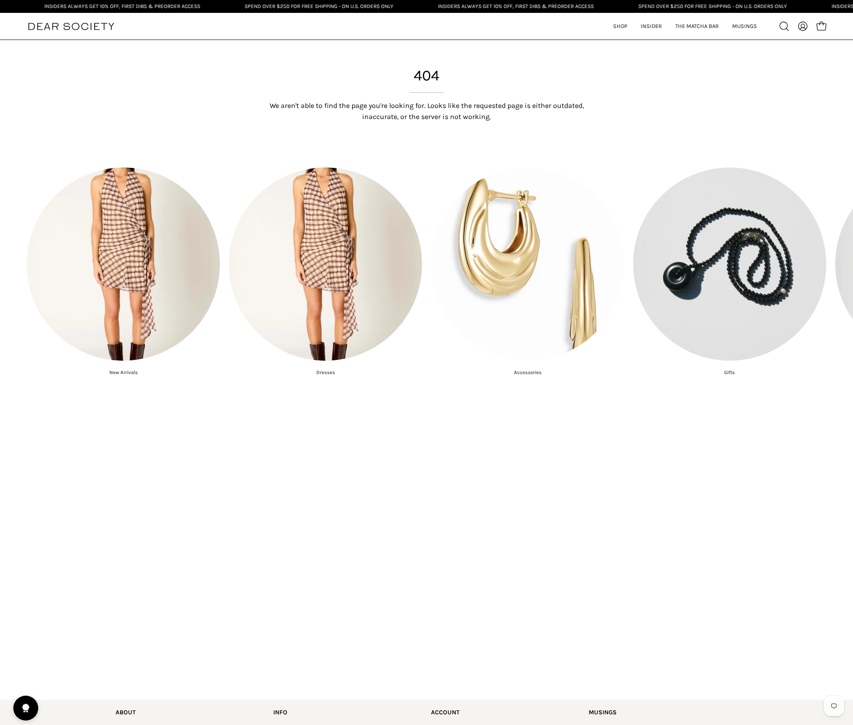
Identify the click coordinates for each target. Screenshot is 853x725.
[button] (651, 26)
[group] (426, 271)
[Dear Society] (71, 26)
